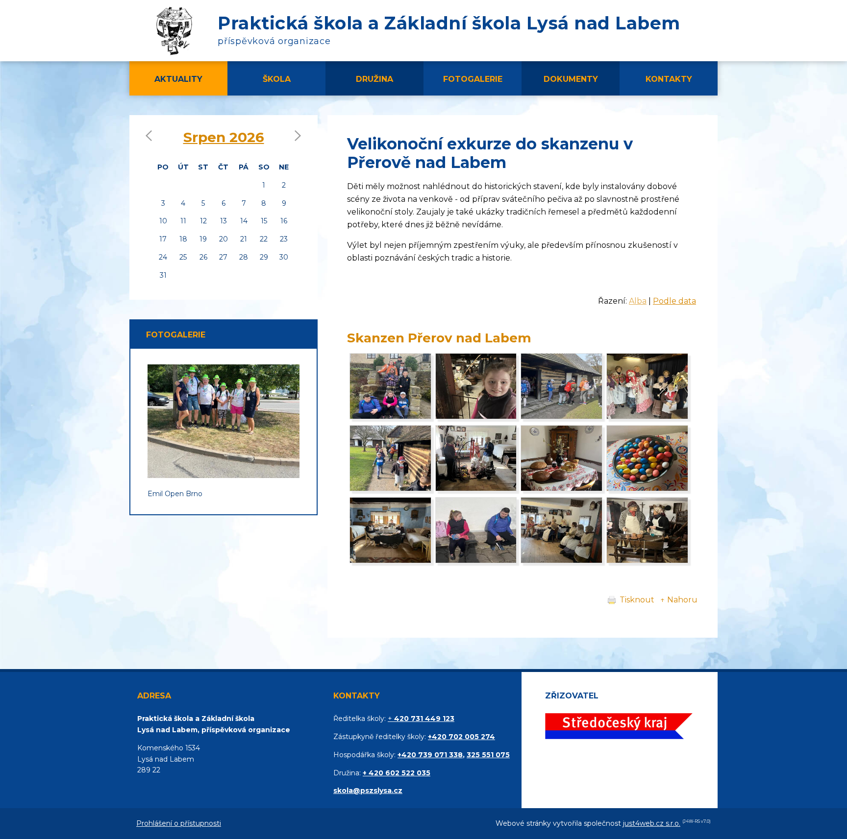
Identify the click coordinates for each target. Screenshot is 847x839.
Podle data (674, 301)
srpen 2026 (223, 137)
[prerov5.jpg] (561, 416)
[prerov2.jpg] (647, 560)
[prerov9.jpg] (647, 488)
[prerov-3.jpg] (561, 560)
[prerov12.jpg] (390, 560)
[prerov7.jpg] (390, 488)
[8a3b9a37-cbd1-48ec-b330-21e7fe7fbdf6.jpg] (390, 416)
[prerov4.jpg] (476, 416)
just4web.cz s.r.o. (651, 823)
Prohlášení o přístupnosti (178, 823)
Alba (638, 301)
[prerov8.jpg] (476, 488)
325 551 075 (488, 754)
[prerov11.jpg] (476, 560)
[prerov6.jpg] (647, 416)
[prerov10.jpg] (561, 488)
